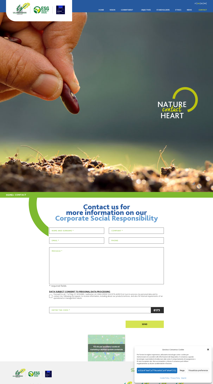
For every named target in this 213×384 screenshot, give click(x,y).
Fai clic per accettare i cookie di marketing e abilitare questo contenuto (106, 348)
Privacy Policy (175, 378)
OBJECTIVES (146, 9)
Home (101, 9)
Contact (203, 9)
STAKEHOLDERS (163, 9)
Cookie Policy (164, 378)
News (189, 9)
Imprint (183, 378)
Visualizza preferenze (198, 370)
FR (205, 3)
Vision (112, 9)
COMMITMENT (127, 9)
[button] (208, 349)
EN (198, 3)
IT (195, 3)
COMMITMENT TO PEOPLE (161, 16)
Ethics (178, 9)
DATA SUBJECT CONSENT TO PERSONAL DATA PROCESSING (79, 291)
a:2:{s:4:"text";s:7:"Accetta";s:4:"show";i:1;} (157, 370)
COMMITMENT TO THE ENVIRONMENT (122, 16)
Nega (182, 370)
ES (202, 3)
